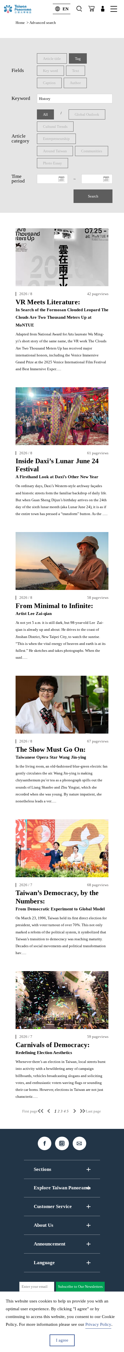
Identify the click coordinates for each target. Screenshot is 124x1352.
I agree (62, 1340)
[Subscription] (91, 9)
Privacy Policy (98, 1324)
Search (93, 196)
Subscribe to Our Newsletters (80, 1286)
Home (20, 22)
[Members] (103, 9)
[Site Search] (79, 9)
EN (66, 9)
